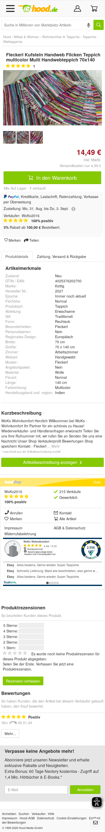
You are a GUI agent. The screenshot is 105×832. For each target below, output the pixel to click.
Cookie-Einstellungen (72, 818)
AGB (57, 527)
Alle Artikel (67, 518)
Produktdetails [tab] (16, 256)
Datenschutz (75, 527)
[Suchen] (99, 25)
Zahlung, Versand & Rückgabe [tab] (61, 256)
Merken (15, 240)
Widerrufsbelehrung (20, 533)
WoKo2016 (13, 491)
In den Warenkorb (56, 177)
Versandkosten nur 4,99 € (80, 165)
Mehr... (10, 733)
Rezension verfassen (23, 680)
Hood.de (38, 8)
